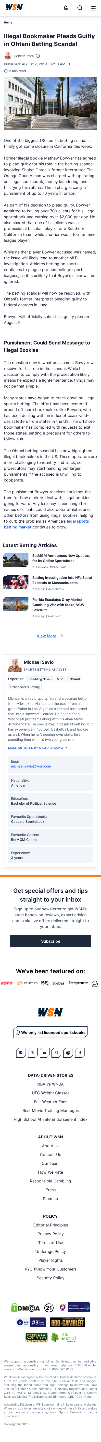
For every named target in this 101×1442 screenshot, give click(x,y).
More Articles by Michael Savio (35, 748)
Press (51, 1189)
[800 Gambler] (67, 1322)
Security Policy (50, 1277)
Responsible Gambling (50, 1181)
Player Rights (50, 1260)
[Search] (80, 8)
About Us (50, 1145)
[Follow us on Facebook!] (21, 1053)
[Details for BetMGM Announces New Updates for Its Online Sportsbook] (15, 561)
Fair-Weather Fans (50, 1101)
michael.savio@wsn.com (31, 766)
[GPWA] (36, 1337)
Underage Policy (50, 1251)
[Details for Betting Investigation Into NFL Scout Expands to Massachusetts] (15, 583)
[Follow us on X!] (33, 1053)
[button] (93, 8)
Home (8, 22)
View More (46, 635)
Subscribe (50, 941)
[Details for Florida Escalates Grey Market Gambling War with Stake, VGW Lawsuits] (15, 609)
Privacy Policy (51, 1233)
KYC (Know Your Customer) (50, 1269)
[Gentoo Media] (31, 1322)
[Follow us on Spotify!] (68, 1053)
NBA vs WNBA (50, 1084)
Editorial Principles (50, 1225)
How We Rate (50, 1172)
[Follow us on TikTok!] (80, 1053)
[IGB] (74, 1307)
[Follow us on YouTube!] (45, 1053)
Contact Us (50, 1154)
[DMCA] (25, 1307)
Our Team (51, 1163)
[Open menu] (92, 7)
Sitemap (50, 1198)
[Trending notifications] (66, 8)
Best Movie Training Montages (51, 1110)
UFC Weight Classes (50, 1092)
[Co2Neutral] (63, 1337)
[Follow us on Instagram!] (56, 1053)
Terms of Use (50, 1242)
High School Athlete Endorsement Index (51, 1119)
